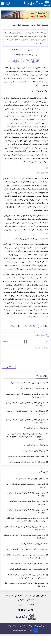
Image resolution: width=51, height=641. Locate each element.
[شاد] (22, 610)
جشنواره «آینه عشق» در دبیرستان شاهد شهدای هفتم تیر (26, 456)
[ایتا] (19, 610)
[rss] (32, 610)
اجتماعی (29, 599)
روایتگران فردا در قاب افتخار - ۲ (34, 428)
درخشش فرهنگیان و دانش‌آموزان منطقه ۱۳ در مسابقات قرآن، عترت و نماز (24, 585)
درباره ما (20, 604)
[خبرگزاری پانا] (37, 3)
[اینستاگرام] (23, 61)
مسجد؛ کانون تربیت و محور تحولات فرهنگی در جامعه (27, 462)
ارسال (9, 366)
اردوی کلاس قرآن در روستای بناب (34, 450)
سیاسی (27, 595)
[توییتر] (18, 61)
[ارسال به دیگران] (28, 61)
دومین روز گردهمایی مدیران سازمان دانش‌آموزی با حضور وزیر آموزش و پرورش (25, 395)
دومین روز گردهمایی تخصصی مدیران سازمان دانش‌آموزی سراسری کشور (25, 404)
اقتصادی (18, 595)
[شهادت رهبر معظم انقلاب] (25, 15)
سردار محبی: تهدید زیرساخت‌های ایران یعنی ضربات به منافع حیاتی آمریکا (24, 537)
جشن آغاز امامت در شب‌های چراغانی (32, 388)
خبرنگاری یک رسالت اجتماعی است (33, 543)
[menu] (2, 3)
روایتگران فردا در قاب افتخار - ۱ (34, 445)
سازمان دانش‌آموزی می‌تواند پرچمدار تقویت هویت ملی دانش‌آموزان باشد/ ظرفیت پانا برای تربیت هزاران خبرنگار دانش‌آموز (26, 436)
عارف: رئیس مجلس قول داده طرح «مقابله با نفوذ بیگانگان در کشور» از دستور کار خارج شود (24, 556)
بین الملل (8, 595)
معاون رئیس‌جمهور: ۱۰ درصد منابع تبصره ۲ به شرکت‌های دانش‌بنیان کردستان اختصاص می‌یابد (26, 576)
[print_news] (33, 61)
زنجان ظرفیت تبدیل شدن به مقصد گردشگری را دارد (27, 569)
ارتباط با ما (30, 604)
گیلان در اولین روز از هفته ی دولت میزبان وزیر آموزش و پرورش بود (26, 494)
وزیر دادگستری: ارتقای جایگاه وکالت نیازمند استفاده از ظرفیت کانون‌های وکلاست (24, 528)
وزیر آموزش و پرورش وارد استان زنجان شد (30, 478)
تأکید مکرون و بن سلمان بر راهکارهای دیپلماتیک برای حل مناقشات (25, 486)
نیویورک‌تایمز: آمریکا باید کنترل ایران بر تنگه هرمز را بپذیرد (25, 549)
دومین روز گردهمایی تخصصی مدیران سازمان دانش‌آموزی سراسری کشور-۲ (25, 421)
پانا (35, 626)
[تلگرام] (14, 61)
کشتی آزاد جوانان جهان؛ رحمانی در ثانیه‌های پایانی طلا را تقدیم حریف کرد (26, 412)
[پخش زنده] (8, 3)
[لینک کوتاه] (37, 61)
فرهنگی (20, 599)
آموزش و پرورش (38, 595)
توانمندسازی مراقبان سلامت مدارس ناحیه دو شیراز (28, 382)
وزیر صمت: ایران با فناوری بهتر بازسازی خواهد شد (28, 563)
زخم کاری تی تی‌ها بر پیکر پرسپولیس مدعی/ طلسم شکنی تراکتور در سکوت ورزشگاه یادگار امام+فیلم (25, 520)
